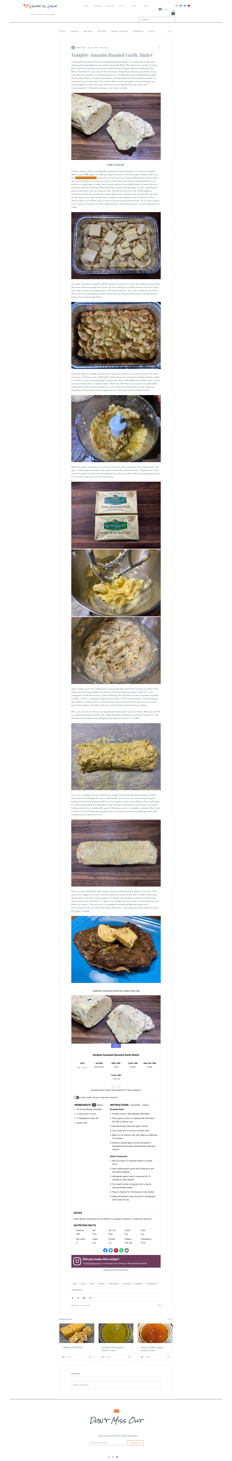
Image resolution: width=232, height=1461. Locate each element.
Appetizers (74, 31)
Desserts (151, 31)
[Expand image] (116, 515)
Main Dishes (88, 31)
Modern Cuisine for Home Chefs (42, 14)
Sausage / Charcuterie (119, 31)
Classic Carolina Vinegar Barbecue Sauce (152, 1349)
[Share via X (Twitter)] (78, 1298)
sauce (83, 1283)
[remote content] (116, 1134)
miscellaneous (152, 1283)
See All (170, 1319)
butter (92, 1283)
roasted (101, 1283)
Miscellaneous (138, 31)
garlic (75, 1283)
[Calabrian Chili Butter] (76, 1333)
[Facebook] (180, 5)
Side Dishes (102, 31)
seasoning (126, 1283)
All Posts (62, 31)
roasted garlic (113, 1283)
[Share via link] (90, 1298)
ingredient (139, 1283)
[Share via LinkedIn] (84, 1298)
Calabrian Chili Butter (72, 1347)
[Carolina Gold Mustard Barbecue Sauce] (116, 1333)
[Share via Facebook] (72, 1298)
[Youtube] (189, 5)
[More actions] (159, 47)
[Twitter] (184, 5)
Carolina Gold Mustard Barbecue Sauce (112, 1349)
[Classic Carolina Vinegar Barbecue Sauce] (155, 1333)
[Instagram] (176, 5)
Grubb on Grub (43, 6)
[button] (173, 12)
